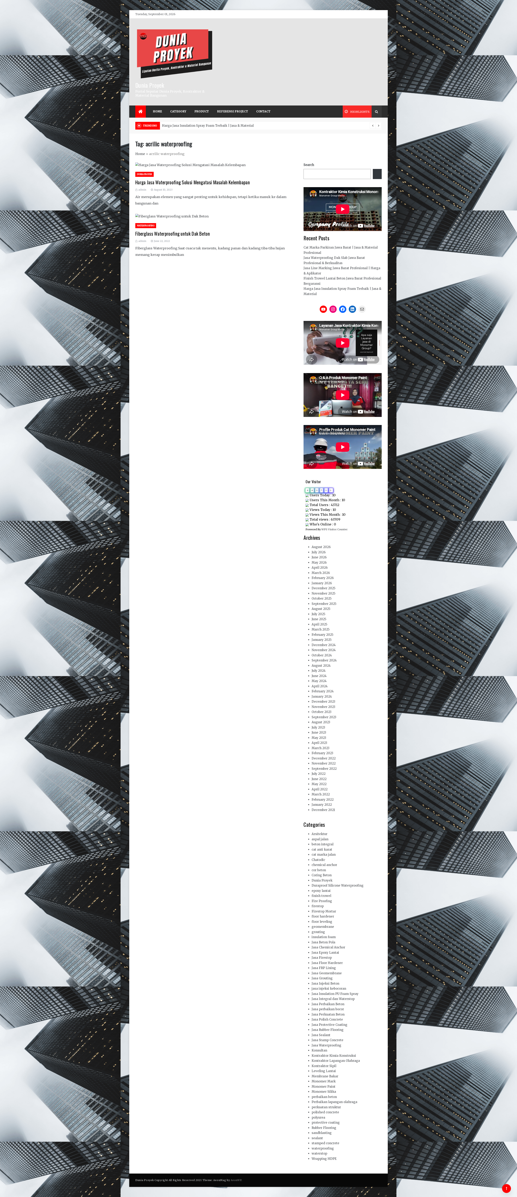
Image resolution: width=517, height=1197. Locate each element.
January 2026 (322, 583)
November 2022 (324, 763)
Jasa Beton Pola (323, 942)
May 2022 (319, 784)
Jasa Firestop (322, 958)
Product (201, 111)
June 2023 (319, 732)
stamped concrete (325, 1143)
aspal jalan (320, 839)
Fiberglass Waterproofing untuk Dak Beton (172, 233)
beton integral (322, 844)
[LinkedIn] (352, 309)
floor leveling (322, 922)
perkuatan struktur (326, 1107)
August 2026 (321, 547)
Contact (263, 111)
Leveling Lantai (324, 1071)
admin (142, 189)
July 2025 (318, 614)
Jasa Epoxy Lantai (325, 952)
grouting (318, 932)
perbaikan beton (324, 1097)
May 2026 (319, 562)
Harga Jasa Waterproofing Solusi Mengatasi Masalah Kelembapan (192, 182)
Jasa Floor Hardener (327, 963)
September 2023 (324, 717)
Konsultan (319, 1050)
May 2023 (319, 738)
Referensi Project (232, 111)
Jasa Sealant (321, 1035)
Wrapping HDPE (324, 1159)
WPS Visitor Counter (334, 529)
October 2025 (322, 598)
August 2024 (321, 666)
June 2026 (319, 557)
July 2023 (318, 727)
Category (178, 111)
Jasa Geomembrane (327, 973)
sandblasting (322, 1133)
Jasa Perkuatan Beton (328, 1014)
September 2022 (324, 769)
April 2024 (320, 686)
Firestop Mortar (324, 911)
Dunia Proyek (149, 85)
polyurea (318, 1117)
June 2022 (319, 779)
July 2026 (319, 552)
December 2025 (323, 588)
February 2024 (323, 691)
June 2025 (319, 619)
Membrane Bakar (325, 1076)
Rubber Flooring (324, 1128)
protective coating (326, 1122)
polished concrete (325, 1112)
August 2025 (321, 609)
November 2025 (323, 593)
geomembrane (323, 927)
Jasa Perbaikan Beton (328, 1004)
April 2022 (320, 789)
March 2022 (321, 794)
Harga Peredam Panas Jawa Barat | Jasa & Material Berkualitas (210, 126)
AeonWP (236, 1180)
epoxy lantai (321, 891)
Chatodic (318, 860)
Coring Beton (322, 875)
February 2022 (323, 800)
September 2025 (324, 604)
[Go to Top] (506, 1188)
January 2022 (322, 805)
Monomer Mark (324, 1081)
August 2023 (321, 722)
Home (157, 111)
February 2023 (322, 753)
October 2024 (322, 655)
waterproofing (145, 225)
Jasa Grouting (322, 978)
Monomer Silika (324, 1092)
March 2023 (320, 748)
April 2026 (320, 567)
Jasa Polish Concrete (327, 1019)
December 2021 (323, 810)
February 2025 (322, 635)
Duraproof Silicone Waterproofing (338, 885)
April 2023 (319, 743)
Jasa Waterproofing (326, 1045)
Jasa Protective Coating (329, 1025)
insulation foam (324, 937)
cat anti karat (322, 849)
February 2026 (323, 578)
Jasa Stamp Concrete (327, 1040)
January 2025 (322, 640)
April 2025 (319, 624)
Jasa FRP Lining (324, 968)
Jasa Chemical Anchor (328, 947)
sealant (317, 1138)
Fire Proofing (322, 901)
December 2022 (324, 758)
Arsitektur (319, 834)
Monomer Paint (323, 1086)
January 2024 (322, 696)
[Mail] (362, 309)
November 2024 (324, 650)
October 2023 (321, 712)
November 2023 (323, 707)
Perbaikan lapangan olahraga (334, 1102)
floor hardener (323, 916)
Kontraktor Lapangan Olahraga (336, 1061)
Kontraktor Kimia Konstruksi (334, 1056)
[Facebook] (342, 309)
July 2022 (319, 774)
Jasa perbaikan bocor (328, 1009)
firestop (318, 906)
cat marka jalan (324, 854)
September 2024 (324, 660)
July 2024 (319, 671)
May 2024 (319, 681)
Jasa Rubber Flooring (328, 1030)
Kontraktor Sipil (324, 1066)
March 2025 (321, 629)
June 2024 (319, 676)
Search (309, 165)
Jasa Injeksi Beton (325, 983)
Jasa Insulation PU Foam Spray (335, 994)
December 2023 (323, 701)
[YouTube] (323, 309)
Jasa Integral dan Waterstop (333, 999)
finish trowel (321, 896)
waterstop (319, 1153)
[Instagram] (333, 309)
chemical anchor (324, 865)
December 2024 (324, 645)
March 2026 (321, 573)
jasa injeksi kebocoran (329, 988)
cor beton (319, 870)
